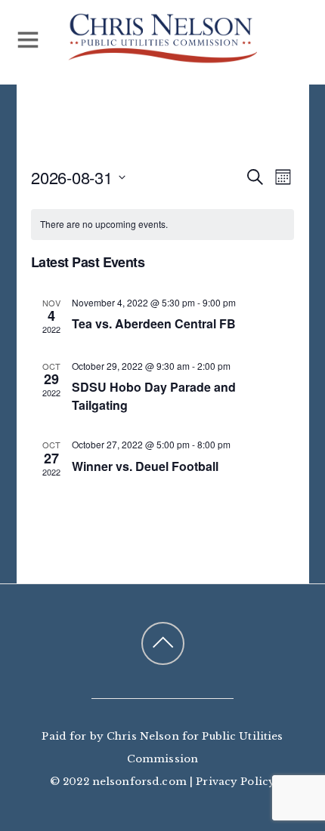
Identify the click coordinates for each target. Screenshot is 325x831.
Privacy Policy (235, 781)
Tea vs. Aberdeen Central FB (154, 323)
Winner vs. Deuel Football (145, 466)
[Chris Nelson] (162, 56)
